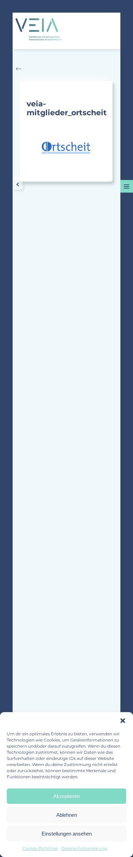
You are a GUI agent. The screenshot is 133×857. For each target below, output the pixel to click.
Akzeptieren (66, 796)
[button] (122, 720)
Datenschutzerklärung (84, 848)
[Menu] (126, 186)
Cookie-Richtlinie (40, 848)
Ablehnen (66, 815)
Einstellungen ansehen (67, 834)
